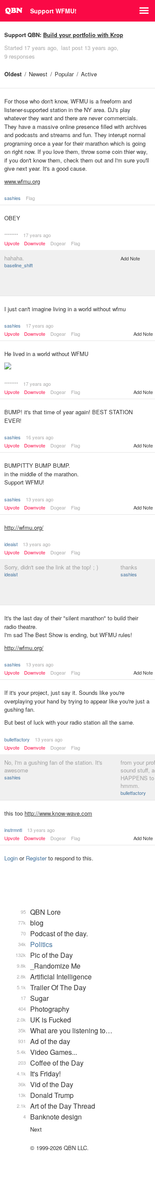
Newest (38, 74)
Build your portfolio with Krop (83, 35)
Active (89, 74)
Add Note (130, 258)
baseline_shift (18, 265)
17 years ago (37, 234)
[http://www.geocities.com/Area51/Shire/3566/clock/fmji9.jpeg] (77, 367)
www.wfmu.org (22, 181)
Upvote (11, 243)
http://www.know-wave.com (58, 813)
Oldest (13, 74)
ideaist (11, 544)
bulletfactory (17, 739)
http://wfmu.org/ (23, 527)
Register (36, 858)
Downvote (34, 243)
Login (11, 858)
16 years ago (39, 437)
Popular (64, 74)
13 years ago (39, 499)
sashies (12, 197)
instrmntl (13, 829)
